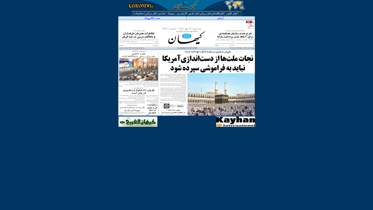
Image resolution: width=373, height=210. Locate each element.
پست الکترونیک (152, 18)
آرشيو (221, 18)
